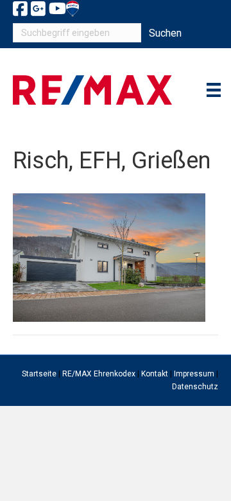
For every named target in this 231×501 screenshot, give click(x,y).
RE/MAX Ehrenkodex (98, 373)
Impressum (194, 373)
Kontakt (154, 373)
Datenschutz (195, 386)
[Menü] (214, 90)
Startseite (39, 373)
